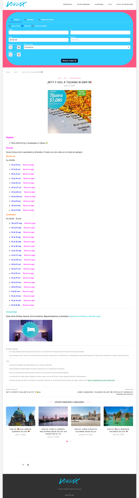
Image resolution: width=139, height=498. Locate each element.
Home (8, 72)
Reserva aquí (28, 165)
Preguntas (67, 4)
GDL (16, 72)
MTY (65, 78)
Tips (110, 4)
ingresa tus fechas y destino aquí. (85, 316)
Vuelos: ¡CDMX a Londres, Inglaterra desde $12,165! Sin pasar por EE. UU (53, 431)
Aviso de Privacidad (125, 4)
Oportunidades (83, 4)
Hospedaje (99, 4)
